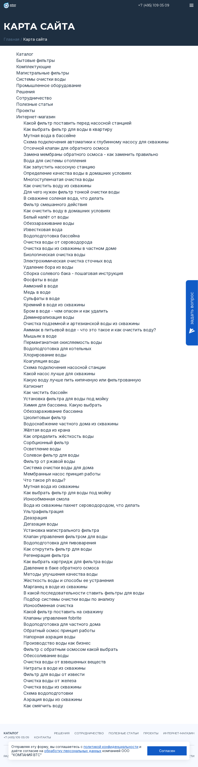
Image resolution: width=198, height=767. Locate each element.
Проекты (25, 110)
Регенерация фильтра (46, 555)
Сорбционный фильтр (46, 442)
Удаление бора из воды (48, 267)
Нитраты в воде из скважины (54, 668)
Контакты (42, 737)
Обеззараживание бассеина (53, 411)
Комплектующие (33, 66)
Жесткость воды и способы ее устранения (68, 580)
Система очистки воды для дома (58, 467)
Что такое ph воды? (44, 480)
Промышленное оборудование (48, 85)
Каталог (24, 54)
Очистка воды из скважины (52, 686)
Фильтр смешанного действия (55, 204)
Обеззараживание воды (48, 223)
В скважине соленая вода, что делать (63, 198)
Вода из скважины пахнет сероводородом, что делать (81, 505)
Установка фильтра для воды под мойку (65, 398)
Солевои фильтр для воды (51, 455)
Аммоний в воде (40, 285)
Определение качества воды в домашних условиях (77, 173)
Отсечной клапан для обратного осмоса (66, 148)
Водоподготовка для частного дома (61, 624)
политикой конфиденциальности (111, 747)
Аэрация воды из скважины (52, 699)
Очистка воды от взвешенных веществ (64, 661)
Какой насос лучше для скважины (59, 373)
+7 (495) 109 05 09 (153, 5)
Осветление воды (42, 448)
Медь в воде (36, 292)
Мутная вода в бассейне (49, 135)
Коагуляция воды (41, 361)
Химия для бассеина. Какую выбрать (62, 404)
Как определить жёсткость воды (58, 436)
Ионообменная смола (46, 498)
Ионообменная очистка (48, 605)
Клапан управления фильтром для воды (65, 536)
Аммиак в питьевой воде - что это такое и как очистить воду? (89, 329)
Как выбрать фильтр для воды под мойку (67, 492)
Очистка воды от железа (49, 680)
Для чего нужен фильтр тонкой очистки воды (71, 191)
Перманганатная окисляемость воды (62, 342)
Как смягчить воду (43, 705)
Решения (25, 91)
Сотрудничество (34, 97)
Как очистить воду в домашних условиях (66, 210)
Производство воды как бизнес (57, 643)
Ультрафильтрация (43, 511)
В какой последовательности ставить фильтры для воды (83, 592)
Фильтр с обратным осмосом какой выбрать (70, 649)
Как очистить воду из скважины (57, 185)
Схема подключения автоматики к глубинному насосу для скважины (96, 141)
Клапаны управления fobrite (52, 617)
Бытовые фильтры (35, 60)
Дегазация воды (40, 524)
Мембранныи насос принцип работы (61, 473)
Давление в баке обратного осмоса (61, 567)
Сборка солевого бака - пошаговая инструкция (73, 273)
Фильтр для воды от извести (54, 674)
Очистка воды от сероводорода (57, 242)
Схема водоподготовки (48, 693)
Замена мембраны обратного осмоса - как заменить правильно (90, 154)
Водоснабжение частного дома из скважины (70, 423)
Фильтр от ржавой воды (49, 461)
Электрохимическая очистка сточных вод (67, 260)
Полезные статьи (34, 104)
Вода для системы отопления (54, 160)
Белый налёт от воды (46, 217)
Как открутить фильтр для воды (57, 549)
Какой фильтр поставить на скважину (63, 611)
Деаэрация (35, 517)
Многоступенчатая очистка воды (58, 179)
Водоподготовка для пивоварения (59, 542)
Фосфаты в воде (40, 279)
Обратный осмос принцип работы (59, 630)
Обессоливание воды (46, 655)
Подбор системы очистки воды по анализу (68, 599)
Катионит (33, 386)
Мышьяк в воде (40, 336)
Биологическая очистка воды (54, 254)
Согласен (167, 751)
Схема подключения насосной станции (64, 367)
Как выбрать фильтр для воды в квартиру (67, 129)
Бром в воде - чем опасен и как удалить (65, 310)
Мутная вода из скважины (51, 486)
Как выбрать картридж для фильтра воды (68, 561)
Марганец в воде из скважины (55, 586)
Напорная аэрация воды (49, 636)
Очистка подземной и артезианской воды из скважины (81, 323)
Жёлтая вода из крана (46, 430)
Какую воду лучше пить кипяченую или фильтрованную (82, 379)
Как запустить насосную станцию (59, 166)
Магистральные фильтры (42, 72)
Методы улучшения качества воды (60, 574)
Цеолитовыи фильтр (44, 417)
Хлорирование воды (44, 354)
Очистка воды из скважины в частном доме (69, 248)
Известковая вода (42, 229)
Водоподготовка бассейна (51, 235)
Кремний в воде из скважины (54, 304)
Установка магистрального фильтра (61, 530)
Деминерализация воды (48, 317)
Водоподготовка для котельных (57, 348)
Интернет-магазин (35, 116)
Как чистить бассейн (45, 392)
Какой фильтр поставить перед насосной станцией (77, 123)
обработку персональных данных (72, 751)
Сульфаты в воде (41, 298)
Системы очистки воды (41, 79)
